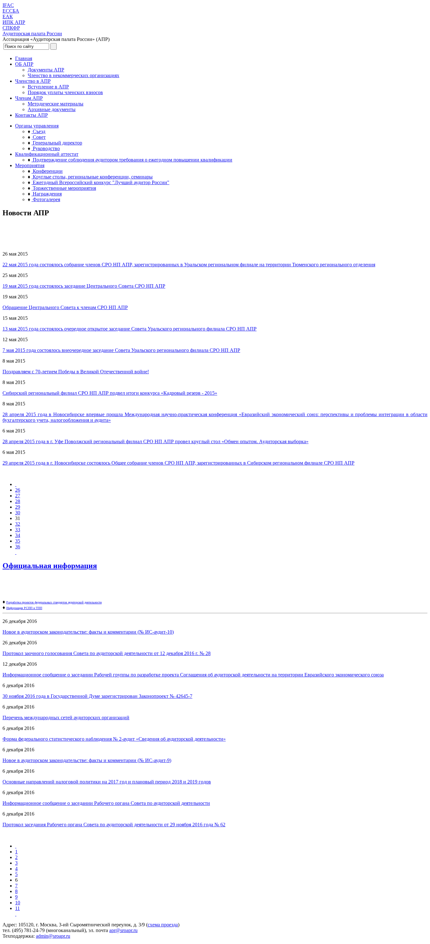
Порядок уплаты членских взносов (65, 92)
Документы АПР (46, 69)
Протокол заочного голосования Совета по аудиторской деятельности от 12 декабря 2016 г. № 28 (107, 653)
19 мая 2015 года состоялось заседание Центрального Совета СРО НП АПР (84, 286)
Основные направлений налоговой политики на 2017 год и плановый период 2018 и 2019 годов (107, 781)
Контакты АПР (31, 115)
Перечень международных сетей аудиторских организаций (66, 717)
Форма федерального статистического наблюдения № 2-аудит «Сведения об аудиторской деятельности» (114, 739)
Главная (23, 58)
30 (17, 512)
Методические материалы (55, 103)
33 (17, 529)
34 (17, 535)
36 (17, 546)
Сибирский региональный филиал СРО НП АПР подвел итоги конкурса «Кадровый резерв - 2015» (110, 393)
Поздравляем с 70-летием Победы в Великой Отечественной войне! (76, 371)
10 (17, 902)
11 (17, 908)
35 (17, 541)
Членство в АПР (33, 81)
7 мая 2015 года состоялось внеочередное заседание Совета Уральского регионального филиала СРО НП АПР (121, 350)
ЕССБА (11, 11)
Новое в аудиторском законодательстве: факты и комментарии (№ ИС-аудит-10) (88, 632)
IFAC (8, 5)
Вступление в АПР (48, 86)
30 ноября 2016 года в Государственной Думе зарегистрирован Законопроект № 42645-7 (97, 696)
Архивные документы (52, 109)
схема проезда (163, 924)
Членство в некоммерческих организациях (73, 75)
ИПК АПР (14, 22)
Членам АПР (29, 98)
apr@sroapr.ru (123, 930)
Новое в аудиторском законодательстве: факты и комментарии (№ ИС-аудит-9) (87, 760)
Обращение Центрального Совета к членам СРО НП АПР (65, 307)
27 (17, 495)
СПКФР (11, 28)
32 (17, 524)
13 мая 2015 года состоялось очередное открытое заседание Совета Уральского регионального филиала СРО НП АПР (130, 328)
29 (17, 507)
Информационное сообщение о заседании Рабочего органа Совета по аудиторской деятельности (106, 803)
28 (17, 501)
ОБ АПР (24, 64)
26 (17, 490)
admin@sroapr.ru (53, 936)
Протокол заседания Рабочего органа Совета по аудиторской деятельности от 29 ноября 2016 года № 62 (114, 824)
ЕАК (8, 16)
